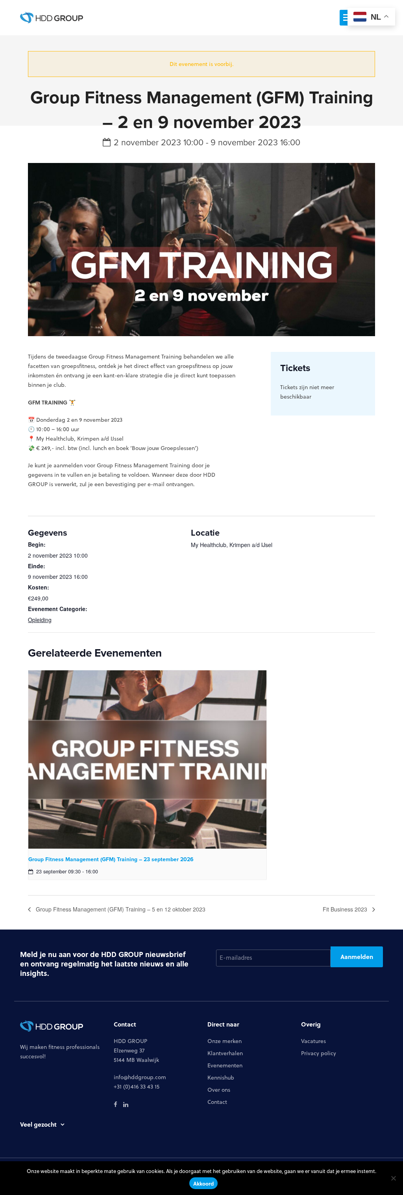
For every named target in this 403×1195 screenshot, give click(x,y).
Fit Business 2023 (346, 909)
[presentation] (147, 759)
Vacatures (313, 1041)
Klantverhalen (225, 1053)
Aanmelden (356, 956)
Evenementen (224, 1065)
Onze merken (224, 1041)
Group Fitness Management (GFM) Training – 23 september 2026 (111, 859)
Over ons (218, 1090)
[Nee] (393, 1178)
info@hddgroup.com (140, 1077)
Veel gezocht (38, 1124)
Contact (217, 1102)
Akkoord (203, 1183)
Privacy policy (318, 1053)
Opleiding (40, 620)
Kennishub (220, 1078)
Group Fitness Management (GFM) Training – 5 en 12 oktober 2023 (119, 909)
